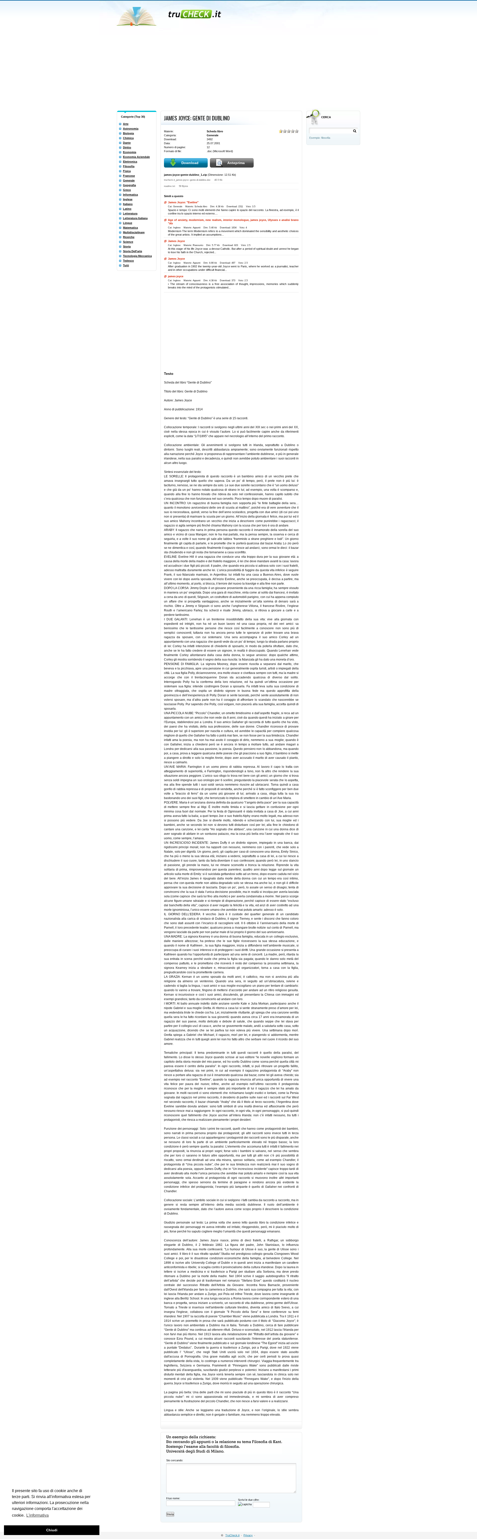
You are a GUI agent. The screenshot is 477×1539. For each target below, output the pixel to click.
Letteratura (130, 213)
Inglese (127, 199)
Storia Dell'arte (132, 251)
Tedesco (128, 260)
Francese (129, 175)
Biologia (128, 133)
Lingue (127, 222)
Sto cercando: (174, 1460)
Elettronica (130, 161)
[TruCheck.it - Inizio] (169, 15)
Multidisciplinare (134, 232)
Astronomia (130, 128)
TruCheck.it (232, 1535)
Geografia (129, 185)
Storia (127, 246)
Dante (127, 142)
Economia (129, 152)
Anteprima (236, 163)
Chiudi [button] (51, 1530)
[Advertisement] (238, 71)
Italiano (128, 204)
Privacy (248, 1535)
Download (190, 163)
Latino (127, 208)
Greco (127, 189)
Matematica (130, 227)
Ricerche (128, 237)
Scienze (128, 241)
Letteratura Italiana (135, 218)
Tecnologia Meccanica (137, 255)
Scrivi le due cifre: (248, 1499)
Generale (129, 180)
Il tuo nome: (173, 1498)
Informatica (130, 194)
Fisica (127, 171)
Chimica (128, 138)
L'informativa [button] (37, 1515)
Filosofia (128, 166)
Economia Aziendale (136, 156)
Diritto (127, 147)
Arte (125, 123)
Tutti (126, 265)
